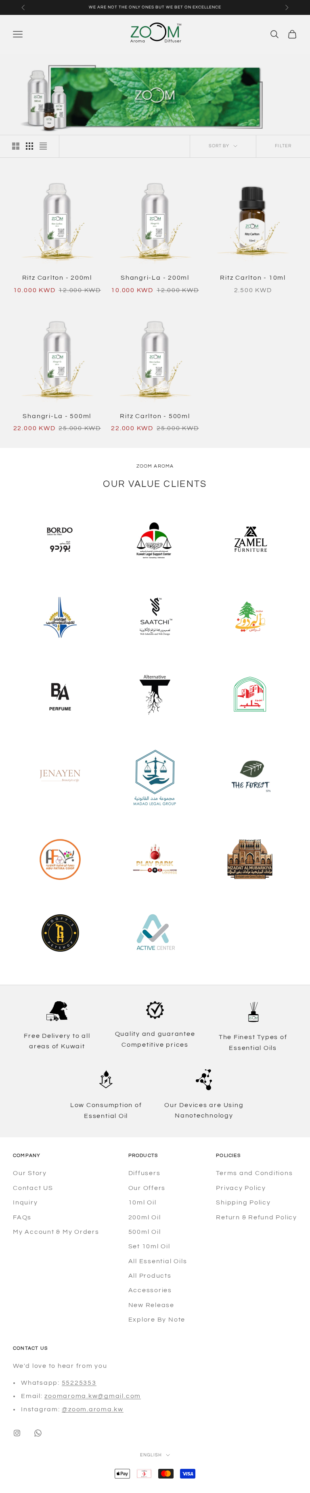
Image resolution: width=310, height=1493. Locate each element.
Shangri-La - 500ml (57, 416)
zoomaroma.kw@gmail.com (92, 1396)
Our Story (30, 1173)
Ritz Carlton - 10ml (252, 277)
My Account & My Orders (56, 1232)
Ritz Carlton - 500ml (155, 416)
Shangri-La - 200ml (155, 277)
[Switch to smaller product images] (29, 146)
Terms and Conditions (254, 1173)
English (151, 1455)
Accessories (150, 1290)
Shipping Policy (243, 1202)
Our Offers (147, 1188)
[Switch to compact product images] (43, 146)
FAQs (22, 1217)
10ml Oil (142, 1202)
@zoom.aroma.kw (93, 1409)
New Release (151, 1305)
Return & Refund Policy (256, 1217)
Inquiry (25, 1202)
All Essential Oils (157, 1261)
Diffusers (144, 1173)
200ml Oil (144, 1217)
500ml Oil (144, 1232)
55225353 (79, 1383)
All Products (150, 1275)
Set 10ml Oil (149, 1246)
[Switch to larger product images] (15, 146)
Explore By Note (156, 1319)
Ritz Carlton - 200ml (57, 277)
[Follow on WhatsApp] (38, 1433)
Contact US (33, 1188)
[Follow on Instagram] (17, 1433)
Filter (283, 146)
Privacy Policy (241, 1188)
